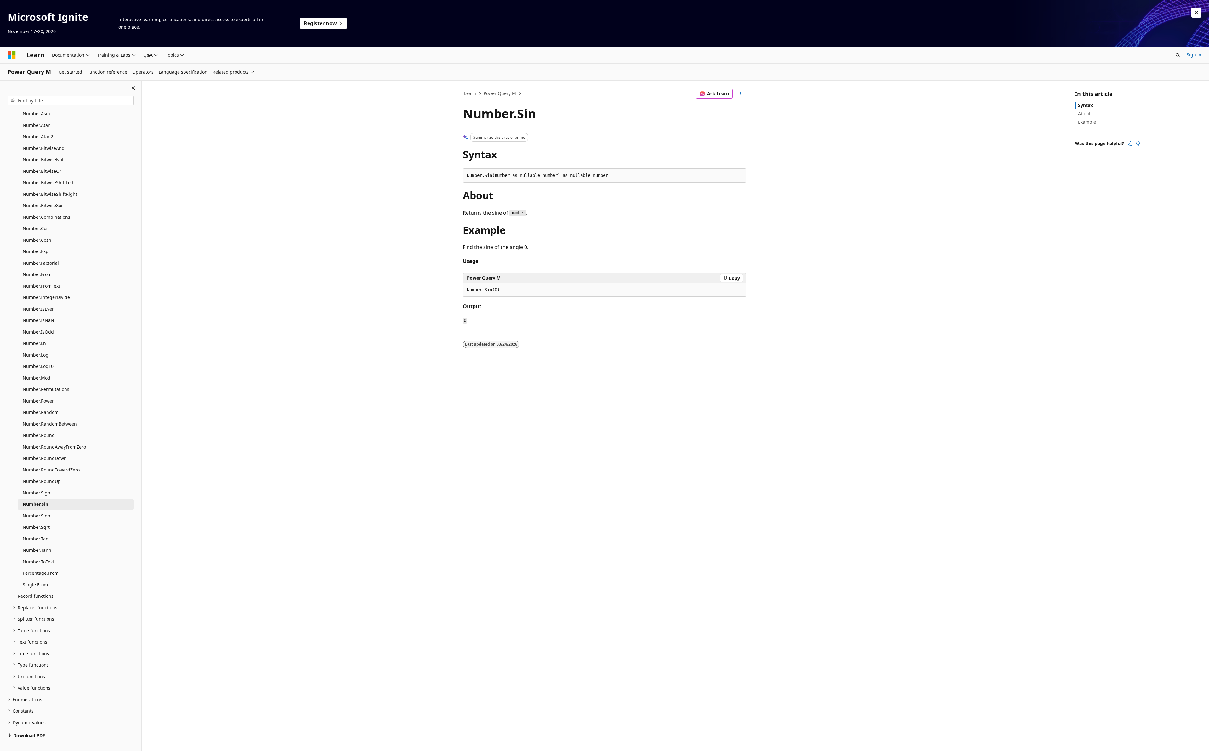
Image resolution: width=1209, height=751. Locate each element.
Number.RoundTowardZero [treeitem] (51, 470)
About (1084, 113)
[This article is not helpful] (1138, 143)
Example (1087, 122)
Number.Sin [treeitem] (35, 504)
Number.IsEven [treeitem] (39, 309)
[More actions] (740, 94)
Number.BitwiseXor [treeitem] (43, 205)
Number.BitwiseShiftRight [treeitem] (50, 194)
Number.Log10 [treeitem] (38, 366)
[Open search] (1178, 55)
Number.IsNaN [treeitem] (38, 320)
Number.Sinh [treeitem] (36, 516)
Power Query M (500, 93)
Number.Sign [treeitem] (36, 493)
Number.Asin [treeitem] (36, 113)
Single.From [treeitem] (35, 585)
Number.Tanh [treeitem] (37, 550)
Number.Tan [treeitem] (35, 539)
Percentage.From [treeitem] (41, 573)
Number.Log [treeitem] (35, 355)
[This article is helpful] (1130, 143)
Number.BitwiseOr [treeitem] (42, 171)
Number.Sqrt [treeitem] (36, 527)
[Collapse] (133, 88)
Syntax (1085, 105)
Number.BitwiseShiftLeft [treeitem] (48, 182)
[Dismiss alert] (1196, 13)
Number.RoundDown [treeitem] (45, 458)
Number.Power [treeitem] (38, 401)
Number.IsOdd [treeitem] (38, 332)
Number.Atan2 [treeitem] (38, 136)
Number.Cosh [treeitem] (37, 240)
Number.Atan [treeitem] (37, 125)
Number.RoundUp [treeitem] (42, 481)
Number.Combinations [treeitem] (46, 217)
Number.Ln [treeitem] (34, 343)
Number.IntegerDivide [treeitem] (46, 297)
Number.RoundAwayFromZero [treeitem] (54, 447)
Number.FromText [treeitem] (41, 286)
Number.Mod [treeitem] (36, 378)
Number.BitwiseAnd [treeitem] (44, 148)
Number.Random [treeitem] (41, 412)
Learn (470, 93)
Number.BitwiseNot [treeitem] (43, 159)
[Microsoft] (12, 55)
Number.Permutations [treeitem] (46, 389)
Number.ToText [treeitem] (38, 562)
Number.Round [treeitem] (39, 435)
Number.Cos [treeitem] (35, 228)
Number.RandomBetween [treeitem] (50, 424)
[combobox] (71, 101)
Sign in (1194, 55)
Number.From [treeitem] (37, 274)
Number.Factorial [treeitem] (41, 263)
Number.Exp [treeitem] (35, 251)
